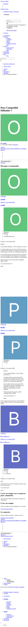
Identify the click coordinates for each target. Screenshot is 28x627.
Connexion (9, 27)
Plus (8, 45)
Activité (5, 46)
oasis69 (4, 143)
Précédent (9, 602)
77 (7, 235)
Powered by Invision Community (16, 587)
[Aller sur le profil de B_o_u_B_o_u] (14, 432)
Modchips (15, 144)
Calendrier (9, 39)
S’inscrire (6, 33)
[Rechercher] (1, 61)
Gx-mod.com (7, 35)
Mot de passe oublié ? (12, 30)
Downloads (6, 53)
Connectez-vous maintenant (7, 517)
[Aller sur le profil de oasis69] (14, 140)
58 (7, 472)
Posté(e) (8, 202)
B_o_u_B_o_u (5, 436)
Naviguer (6, 37)
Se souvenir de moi (11, 25)
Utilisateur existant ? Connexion (11, 11)
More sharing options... (6, 161)
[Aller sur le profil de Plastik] (14, 323)
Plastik (3, 327)
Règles (8, 41)
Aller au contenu (4, 1)
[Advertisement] (14, 90)
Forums (8, 38)
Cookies (5, 584)
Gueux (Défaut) (10, 581)
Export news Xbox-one (9, 63)
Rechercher (9, 49)
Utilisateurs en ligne (11, 43)
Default (8, 580)
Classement (6, 51)
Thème (5, 578)
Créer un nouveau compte (7, 509)
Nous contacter (7, 583)
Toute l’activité (10, 47)
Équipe (8, 42)
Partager (3, 147)
